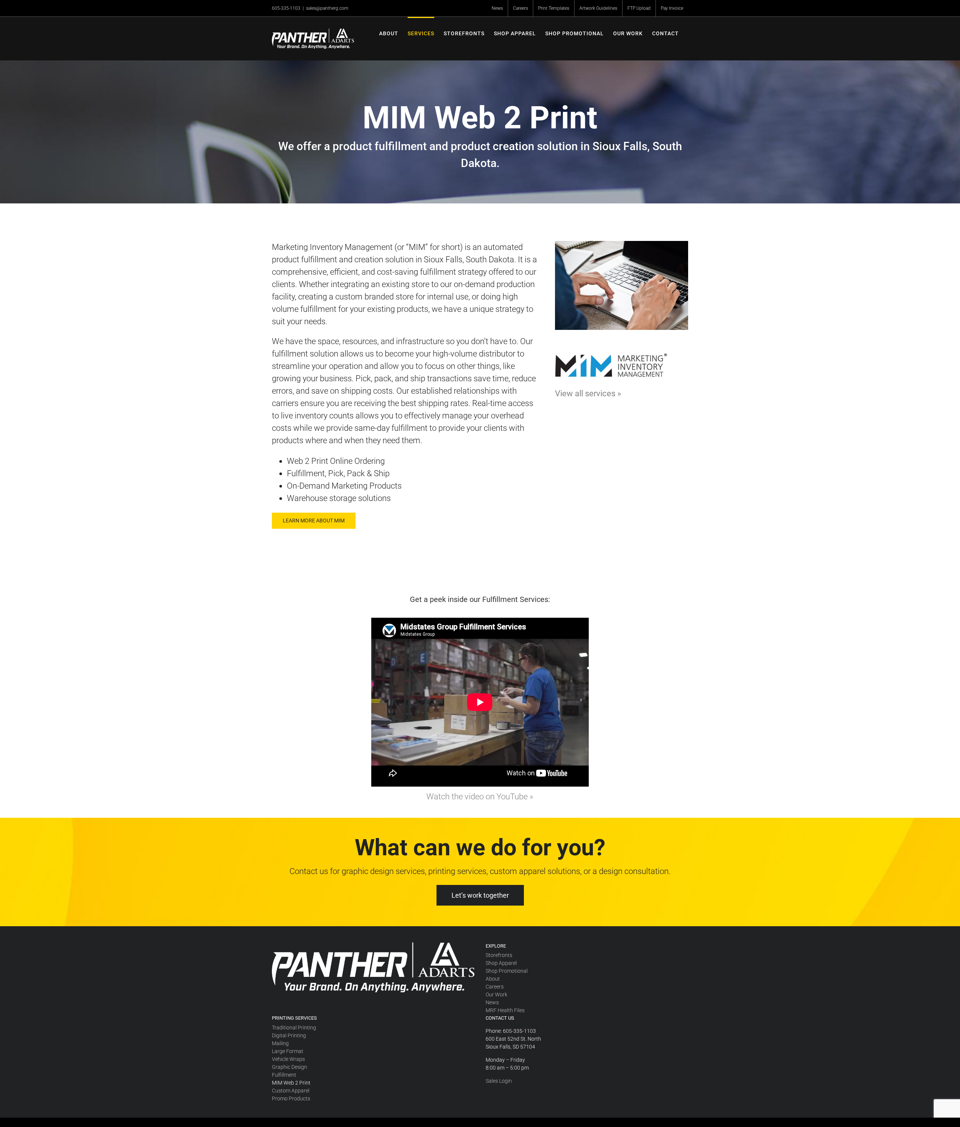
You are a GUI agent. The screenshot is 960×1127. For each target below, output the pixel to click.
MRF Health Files (505, 1010)
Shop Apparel (501, 963)
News (492, 1002)
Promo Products (291, 1098)
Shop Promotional (507, 971)
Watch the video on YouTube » (479, 796)
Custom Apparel (290, 1091)
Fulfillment (284, 1075)
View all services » (588, 393)
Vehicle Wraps (288, 1059)
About (493, 979)
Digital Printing (289, 1035)
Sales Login (499, 1081)
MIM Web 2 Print (291, 1083)
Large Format (287, 1051)
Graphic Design (289, 1067)
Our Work (496, 995)
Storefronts (499, 955)
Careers (495, 987)
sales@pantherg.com (327, 8)
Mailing (280, 1043)
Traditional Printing (294, 1028)
